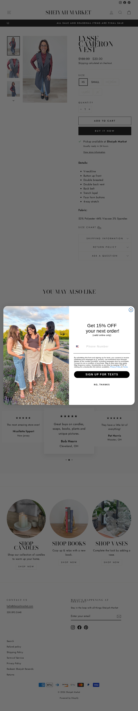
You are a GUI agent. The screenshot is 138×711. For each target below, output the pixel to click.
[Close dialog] (131, 310)
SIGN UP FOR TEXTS (101, 374)
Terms (125, 367)
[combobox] (79, 346)
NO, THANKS (102, 384)
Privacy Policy (115, 367)
